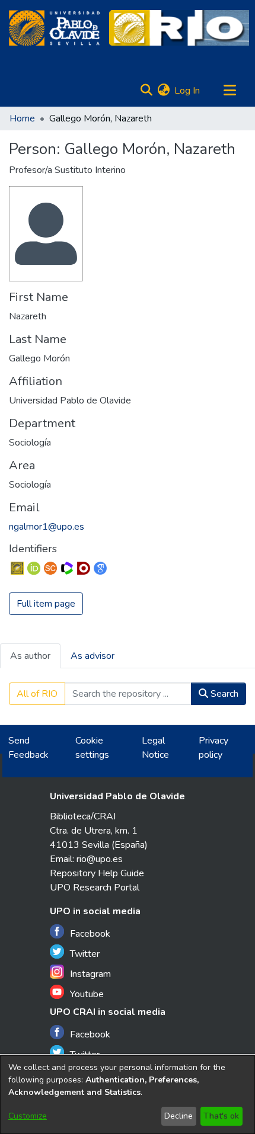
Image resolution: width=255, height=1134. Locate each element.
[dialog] (127, 1094)
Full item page (46, 603)
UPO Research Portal (94, 887)
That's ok (221, 1116)
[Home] (54, 28)
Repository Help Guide (97, 873)
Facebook (90, 933)
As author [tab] (30, 655)
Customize (27, 1116)
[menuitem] (163, 91)
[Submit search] (146, 91)
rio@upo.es (99, 859)
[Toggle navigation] (229, 90)
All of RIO (37, 693)
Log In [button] (187, 90)
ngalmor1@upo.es (46, 526)
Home (22, 118)
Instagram (90, 974)
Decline (178, 1116)
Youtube (87, 994)
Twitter (85, 953)
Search (223, 693)
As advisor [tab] (92, 655)
